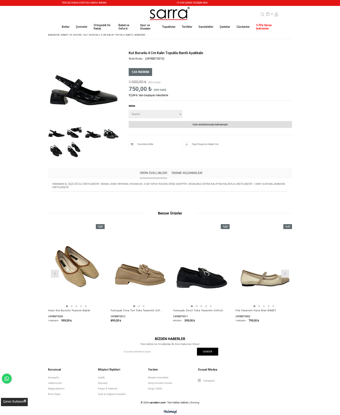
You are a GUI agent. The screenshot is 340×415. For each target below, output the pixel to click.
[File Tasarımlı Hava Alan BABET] (264, 266)
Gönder (207, 351)
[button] (67, 306)
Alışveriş (103, 383)
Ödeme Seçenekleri (187, 173)
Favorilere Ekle (76, 273)
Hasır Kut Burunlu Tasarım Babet (69, 310)
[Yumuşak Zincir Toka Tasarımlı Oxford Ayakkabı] (201, 266)
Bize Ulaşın (54, 394)
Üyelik (101, 377)
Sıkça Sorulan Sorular (160, 383)
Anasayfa (53, 377)
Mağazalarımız (56, 388)
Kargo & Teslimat (107, 388)
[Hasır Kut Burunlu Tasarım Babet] (76, 266)
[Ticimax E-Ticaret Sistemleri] (170, 412)
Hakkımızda (55, 383)
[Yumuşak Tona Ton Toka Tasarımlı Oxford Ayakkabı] (139, 266)
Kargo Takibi (155, 388)
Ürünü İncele (90, 273)
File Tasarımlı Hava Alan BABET (256, 310)
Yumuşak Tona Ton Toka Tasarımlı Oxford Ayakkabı (136, 310)
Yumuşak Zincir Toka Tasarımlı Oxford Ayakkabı (199, 310)
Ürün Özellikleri (153, 173)
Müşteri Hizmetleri (158, 377)
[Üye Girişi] (276, 14)
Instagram (209, 380)
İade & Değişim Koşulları (112, 394)
